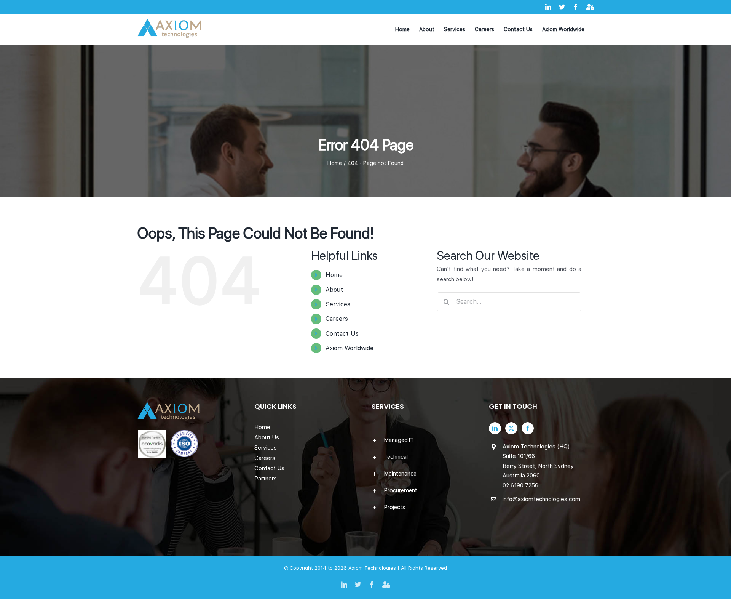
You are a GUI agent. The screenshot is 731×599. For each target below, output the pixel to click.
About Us (266, 437)
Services (338, 304)
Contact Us (342, 333)
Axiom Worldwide (349, 348)
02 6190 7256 (520, 485)
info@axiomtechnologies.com (541, 499)
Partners (265, 478)
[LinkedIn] (495, 428)
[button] (424, 440)
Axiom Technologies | (374, 568)
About (334, 289)
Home (334, 275)
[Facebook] (528, 428)
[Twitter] (511, 428)
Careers (337, 318)
